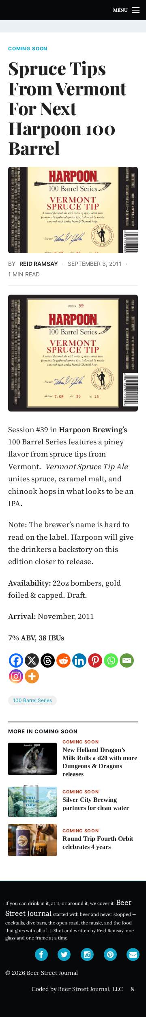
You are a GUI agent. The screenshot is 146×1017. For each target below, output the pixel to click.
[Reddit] (63, 660)
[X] (32, 660)
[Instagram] (16, 676)
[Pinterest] (95, 660)
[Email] (127, 660)
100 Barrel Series (32, 700)
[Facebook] (16, 660)
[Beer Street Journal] (73, 10)
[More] (32, 676)
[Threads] (48, 660)
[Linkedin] (79, 660)
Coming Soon (27, 48)
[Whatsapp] (111, 660)
